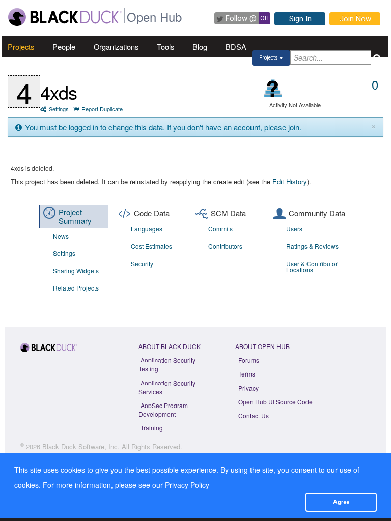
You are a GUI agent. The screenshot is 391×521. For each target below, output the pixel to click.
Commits (220, 228)
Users (294, 228)
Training (152, 427)
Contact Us (253, 415)
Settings (59, 109)
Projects (21, 46)
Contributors (225, 246)
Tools (165, 46)
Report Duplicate (102, 109)
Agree (341, 501)
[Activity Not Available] (273, 88)
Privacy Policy (187, 485)
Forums (248, 360)
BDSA (236, 46)
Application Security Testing (167, 364)
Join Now (355, 18)
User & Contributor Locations (312, 266)
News (61, 235)
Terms (246, 373)
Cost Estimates (151, 246)
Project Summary (75, 216)
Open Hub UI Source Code (275, 401)
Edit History (289, 181)
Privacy (248, 388)
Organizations (116, 46)
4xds (58, 92)
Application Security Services (167, 387)
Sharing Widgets (76, 270)
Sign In (300, 18)
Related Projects (76, 287)
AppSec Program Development (163, 409)
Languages (146, 228)
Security (142, 263)
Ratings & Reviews (312, 246)
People (63, 46)
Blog (199, 46)
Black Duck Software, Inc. (81, 446)
